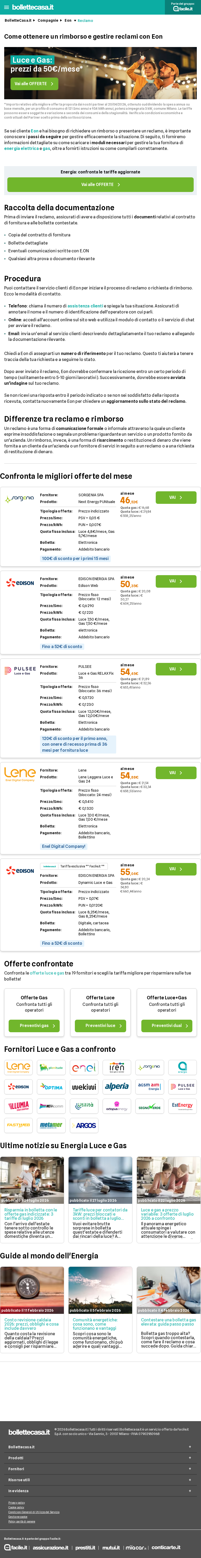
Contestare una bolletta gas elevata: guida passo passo (168, 1322)
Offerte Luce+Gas (167, 997)
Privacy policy (16, 1502)
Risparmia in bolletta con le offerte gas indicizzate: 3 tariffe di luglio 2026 (30, 1214)
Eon (68, 20)
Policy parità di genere (21, 1521)
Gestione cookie (17, 1516)
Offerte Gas (34, 997)
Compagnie (48, 20)
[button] (6, 7)
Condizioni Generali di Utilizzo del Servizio (33, 1512)
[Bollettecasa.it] (33, 9)
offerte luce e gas (47, 973)
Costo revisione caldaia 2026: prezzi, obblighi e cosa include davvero (31, 1324)
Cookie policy (16, 1507)
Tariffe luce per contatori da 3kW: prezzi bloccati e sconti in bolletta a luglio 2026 (100, 1216)
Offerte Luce (100, 997)
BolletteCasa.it (18, 20)
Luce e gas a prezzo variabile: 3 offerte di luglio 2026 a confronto (167, 1214)
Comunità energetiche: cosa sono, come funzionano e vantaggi (95, 1324)
